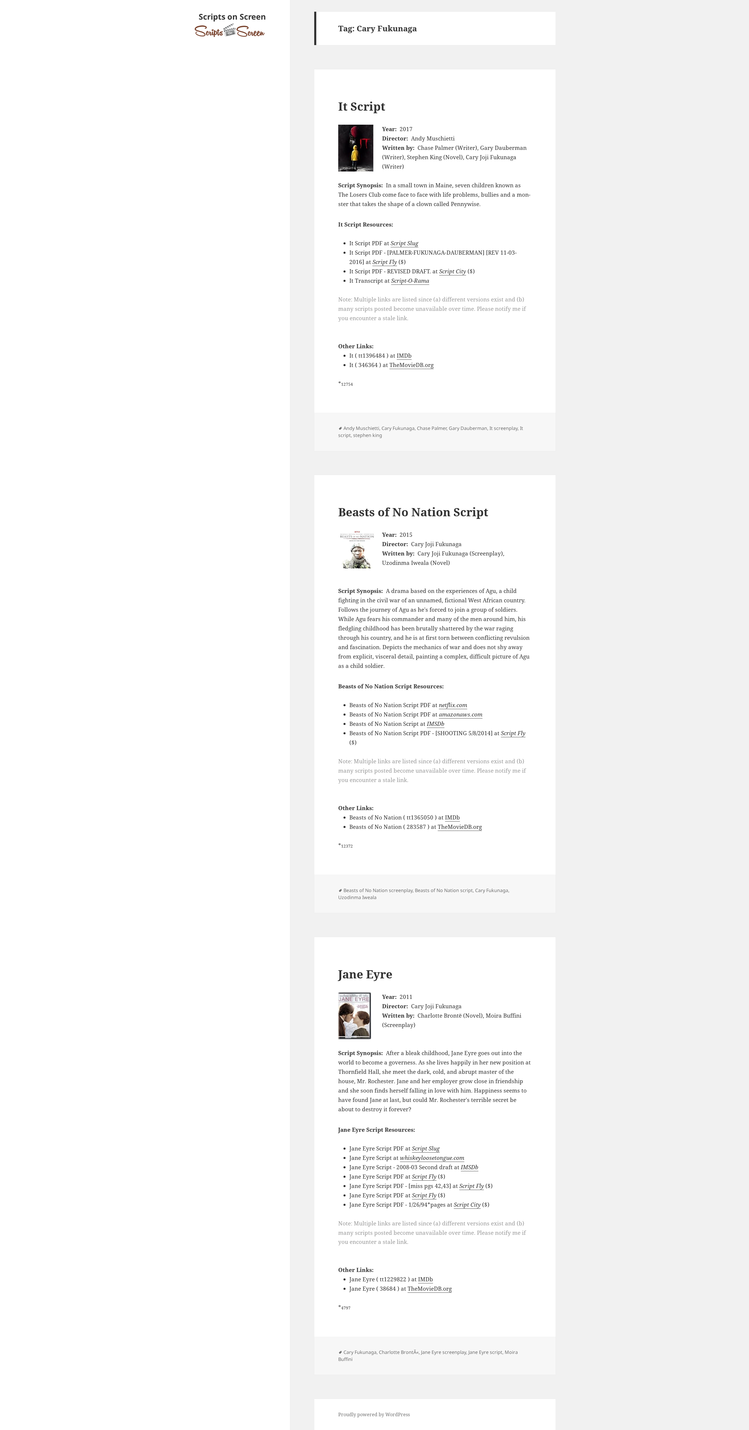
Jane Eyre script (485, 1352)
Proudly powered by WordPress (374, 1414)
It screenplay (503, 428)
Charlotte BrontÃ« (399, 1352)
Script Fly (384, 262)
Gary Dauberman (468, 428)
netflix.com (453, 705)
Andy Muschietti (361, 428)
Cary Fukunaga (398, 428)
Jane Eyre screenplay (443, 1352)
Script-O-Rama (410, 280)
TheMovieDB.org (411, 365)
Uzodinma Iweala (357, 897)
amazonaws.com (460, 714)
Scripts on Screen (232, 16)
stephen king (367, 435)
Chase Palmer (431, 428)
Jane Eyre (365, 974)
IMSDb (435, 724)
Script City (452, 271)
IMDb (404, 355)
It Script (361, 106)
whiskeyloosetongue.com (432, 1158)
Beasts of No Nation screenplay (378, 890)
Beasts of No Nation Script (413, 511)
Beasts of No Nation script (444, 890)
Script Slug (404, 243)
